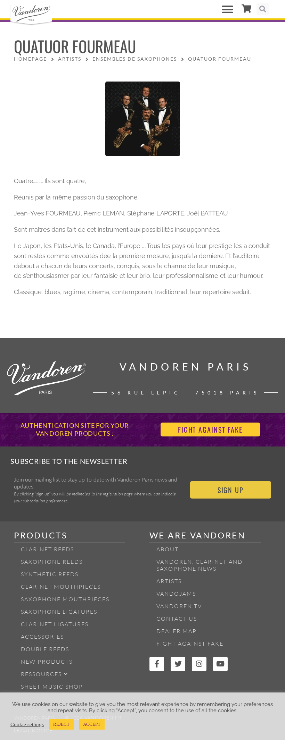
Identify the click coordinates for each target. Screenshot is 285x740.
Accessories (42, 636)
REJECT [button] (61, 724)
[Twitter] (178, 664)
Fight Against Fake (189, 643)
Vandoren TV (179, 606)
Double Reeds (45, 649)
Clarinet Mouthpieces (61, 586)
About (167, 549)
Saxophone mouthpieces (65, 599)
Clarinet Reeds (47, 549)
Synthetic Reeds (50, 574)
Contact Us (176, 618)
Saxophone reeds (52, 561)
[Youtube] (220, 664)
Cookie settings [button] (27, 724)
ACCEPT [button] (91, 724)
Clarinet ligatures (55, 624)
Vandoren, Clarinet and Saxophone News (199, 565)
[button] (227, 9)
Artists (169, 581)
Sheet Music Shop (52, 686)
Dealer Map (176, 631)
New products (47, 661)
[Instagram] (199, 664)
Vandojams (176, 593)
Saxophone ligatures (59, 611)
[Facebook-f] (156, 664)
